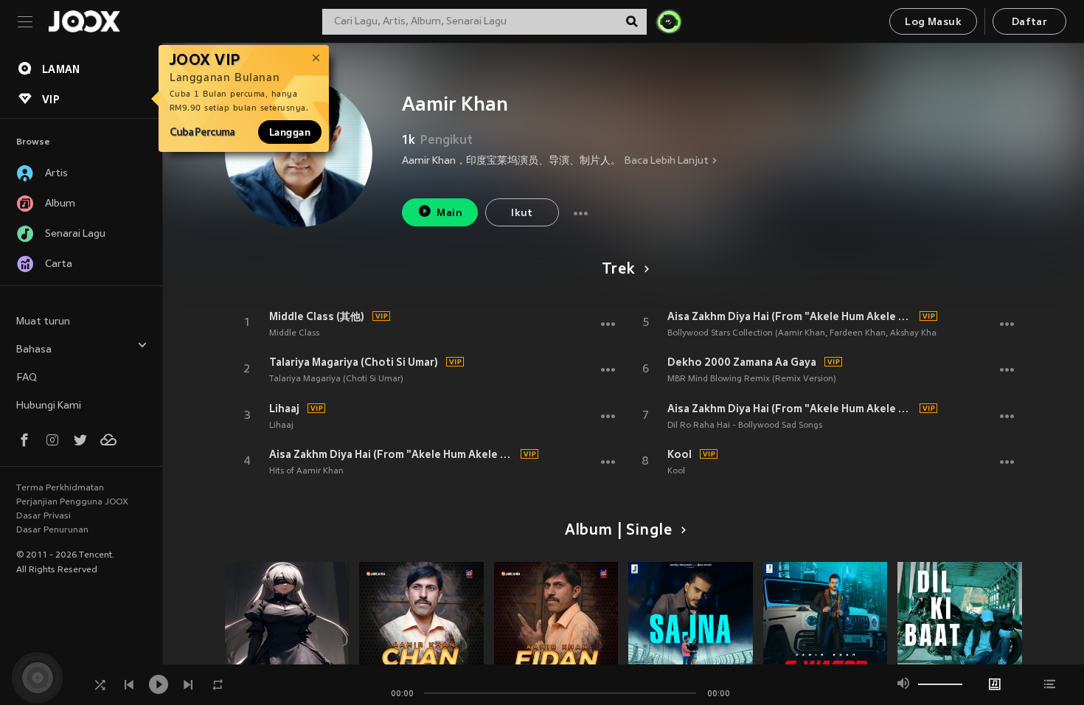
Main (449, 213)
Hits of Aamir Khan (306, 471)
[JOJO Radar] (669, 21)
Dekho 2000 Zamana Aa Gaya (741, 362)
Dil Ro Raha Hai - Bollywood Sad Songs (744, 425)
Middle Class (294, 333)
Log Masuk (933, 22)
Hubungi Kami (48, 405)
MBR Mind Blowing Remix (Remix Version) (751, 379)
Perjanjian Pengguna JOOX (72, 502)
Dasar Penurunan (52, 530)
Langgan (289, 132)
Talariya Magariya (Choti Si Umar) (353, 362)
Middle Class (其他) (316, 316)
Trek (618, 270)
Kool (679, 454)
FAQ (26, 377)
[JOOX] (84, 21)
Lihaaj (284, 408)
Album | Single (618, 531)
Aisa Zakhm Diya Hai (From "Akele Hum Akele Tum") (393, 454)
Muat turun (43, 321)
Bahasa (34, 349)
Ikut (522, 213)
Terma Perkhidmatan (60, 488)
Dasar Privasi (43, 516)
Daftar (1029, 22)
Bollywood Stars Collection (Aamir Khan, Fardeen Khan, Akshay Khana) (808, 333)
